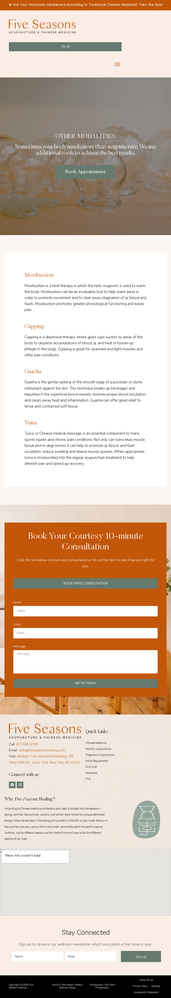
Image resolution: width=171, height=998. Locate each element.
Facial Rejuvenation (97, 761)
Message (19, 647)
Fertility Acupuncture (98, 749)
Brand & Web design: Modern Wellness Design (67, 987)
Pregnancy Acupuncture (100, 755)
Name (17, 603)
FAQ (88, 779)
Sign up (141, 956)
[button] (117, 64)
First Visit (91, 767)
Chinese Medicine (96, 743)
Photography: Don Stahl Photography (102, 987)
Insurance (91, 773)
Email (16, 625)
